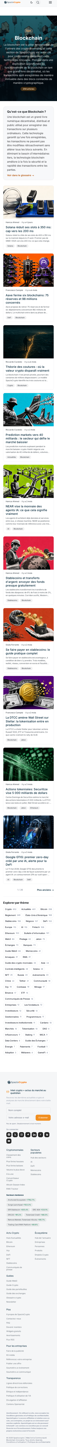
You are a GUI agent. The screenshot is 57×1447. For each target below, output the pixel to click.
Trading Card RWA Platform (23, 1225)
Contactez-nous (13, 1319)
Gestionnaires (12, 1017)
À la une (9, 1174)
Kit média (10, 1355)
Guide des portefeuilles (16, 1289)
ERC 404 (40, 1210)
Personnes (39, 1246)
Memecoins (32, 951)
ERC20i (14, 1215)
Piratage (23, 939)
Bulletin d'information (34, 933)
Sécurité (30, 1011)
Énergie (9, 1047)
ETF (23, 993)
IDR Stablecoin (18, 1210)
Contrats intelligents (15, 969)
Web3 (8, 939)
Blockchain (22, 246)
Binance (9, 993)
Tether (22, 981)
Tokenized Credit (37, 1215)
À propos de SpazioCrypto (18, 1314)
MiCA (42, 1035)
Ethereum (34, 808)
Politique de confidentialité (39, 1442)
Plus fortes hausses (15, 1161)
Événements (40, 1259)
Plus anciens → (45, 890)
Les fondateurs (31, 1005)
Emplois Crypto (41, 1255)
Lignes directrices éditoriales (19, 1383)
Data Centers (11, 1040)
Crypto (10, 385)
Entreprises (10, 1005)
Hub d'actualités (13, 1238)
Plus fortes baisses (14, 1166)
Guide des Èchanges (35, 1040)
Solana (10, 246)
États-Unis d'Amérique (36, 915)
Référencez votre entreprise (19, 1359)
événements (39, 975)
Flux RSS (10, 1340)
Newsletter (11, 1302)
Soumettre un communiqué (18, 1372)
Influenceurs (11, 1035)
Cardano (44, 1023)
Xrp (7, 987)
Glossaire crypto (13, 1298)
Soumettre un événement (17, 1368)
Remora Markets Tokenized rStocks (26, 1220)
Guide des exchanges (15, 1293)
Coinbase (21, 987)
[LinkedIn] (34, 1134)
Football (41, 1047)
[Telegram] (27, 1134)
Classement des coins (13, 1156)
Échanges (10, 945)
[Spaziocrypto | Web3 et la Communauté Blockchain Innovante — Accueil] (28, 1082)
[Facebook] (8, 1134)
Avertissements (13, 1335)
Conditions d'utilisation (16, 1442)
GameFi (41, 1052)
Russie (21, 975)
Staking (28, 1035)
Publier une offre (13, 1363)
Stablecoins (12, 600)
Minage (38, 987)
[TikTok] (40, 1134)
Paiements (25, 1047)
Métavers (25, 1052)
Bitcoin (44, 909)
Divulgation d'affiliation (16, 1400)
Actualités (11, 457)
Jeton (23, 740)
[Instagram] (21, 1134)
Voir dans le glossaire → (20, 175)
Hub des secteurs (38, 1158)
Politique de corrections (17, 1387)
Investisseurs (11, 1011)
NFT (7, 975)
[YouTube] (8, 1141)
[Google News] (46, 1134)
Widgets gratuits (13, 1331)
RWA (25, 957)
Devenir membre (14, 1327)
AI (8, 529)
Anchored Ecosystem (21, 1200)
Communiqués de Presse (17, 999)
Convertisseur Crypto (12, 1179)
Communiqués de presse (14, 1268)
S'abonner (43, 1117)
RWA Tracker (12, 1189)
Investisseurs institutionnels (18, 1023)
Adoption (9, 1052)
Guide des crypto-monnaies (18, 963)
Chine (8, 981)
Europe (8, 927)
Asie (43, 963)
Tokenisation (28, 1029)
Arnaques (10, 957)
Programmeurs (33, 1017)
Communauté (40, 981)
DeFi (9, 317)
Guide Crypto (12, 1285)
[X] (15, 1134)
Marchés (9, 1029)
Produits (38, 1250)
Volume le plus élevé (15, 1170)
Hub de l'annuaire (43, 1238)
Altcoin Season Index (15, 1185)
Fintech (36, 927)
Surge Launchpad (19, 1205)
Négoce (30, 921)
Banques (27, 945)
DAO (45, 1029)
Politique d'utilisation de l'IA (18, 1396)
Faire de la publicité (15, 1351)
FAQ (8, 1323)
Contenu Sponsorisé (15, 1404)
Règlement (10, 915)
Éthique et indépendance (17, 1392)
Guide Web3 (11, 951)
